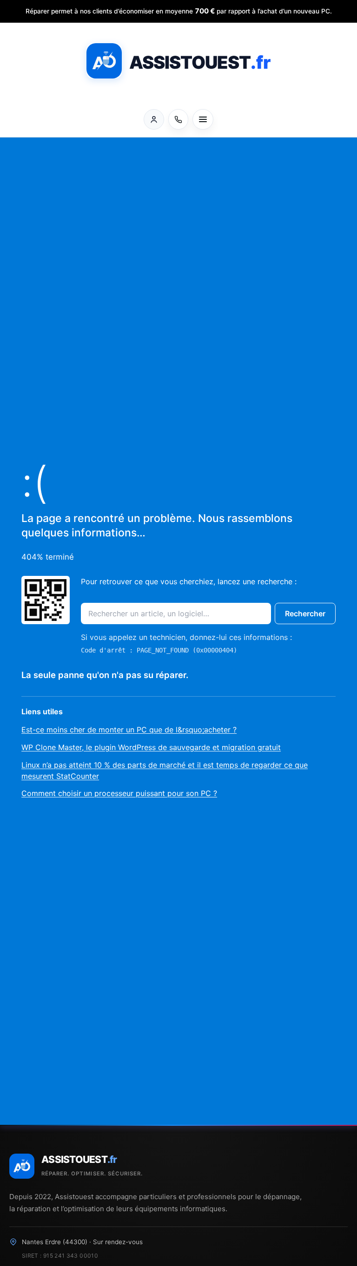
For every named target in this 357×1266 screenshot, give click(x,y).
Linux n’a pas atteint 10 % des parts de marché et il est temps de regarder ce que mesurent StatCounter (164, 770)
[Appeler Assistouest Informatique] (178, 119)
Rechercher (305, 613)
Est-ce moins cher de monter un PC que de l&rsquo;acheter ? (129, 729)
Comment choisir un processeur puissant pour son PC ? (119, 793)
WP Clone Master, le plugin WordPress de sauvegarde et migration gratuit (151, 747)
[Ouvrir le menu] (202, 119)
